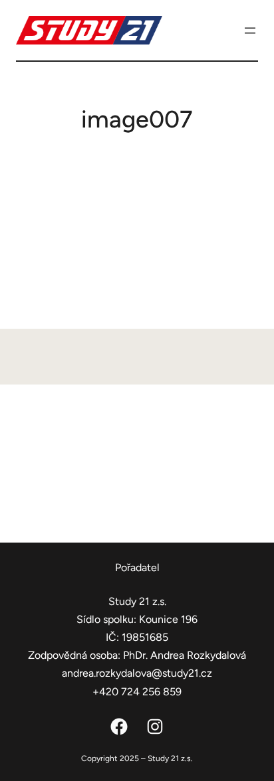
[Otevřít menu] (250, 31)
